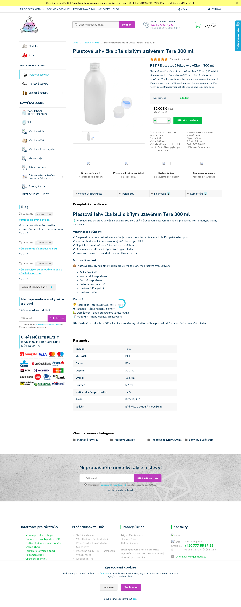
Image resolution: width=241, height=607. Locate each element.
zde (134, 598)
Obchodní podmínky (36, 558)
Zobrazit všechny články (34, 287)
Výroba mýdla (36, 131)
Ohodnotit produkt (179, 59)
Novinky (33, 46)
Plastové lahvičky (39, 74)
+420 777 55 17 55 (162, 25)
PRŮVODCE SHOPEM (30, 9)
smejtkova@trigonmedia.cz (191, 556)
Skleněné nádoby (38, 92)
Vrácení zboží (32, 547)
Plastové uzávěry (38, 83)
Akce (31, 55)
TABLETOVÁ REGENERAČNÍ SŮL (38, 113)
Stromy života (37, 186)
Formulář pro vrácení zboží (40, 551)
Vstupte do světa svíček (34, 220)
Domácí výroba (44, 214)
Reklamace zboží (34, 555)
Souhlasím (131, 587)
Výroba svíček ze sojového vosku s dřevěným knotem (40, 271)
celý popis (209, 87)
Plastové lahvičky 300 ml (166, 439)
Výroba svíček (36, 140)
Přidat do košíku (187, 120)
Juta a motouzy (37, 167)
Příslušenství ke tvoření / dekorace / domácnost (42, 177)
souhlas (105, 573)
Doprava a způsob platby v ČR (42, 539)
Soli (29, 122)
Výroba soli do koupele (42, 149)
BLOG (116, 9)
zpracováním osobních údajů (47, 324)
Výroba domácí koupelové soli (38, 248)
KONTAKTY (104, 9)
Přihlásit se (57, 318)
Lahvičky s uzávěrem (201, 439)
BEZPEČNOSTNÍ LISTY (35, 194)
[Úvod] (44, 24)
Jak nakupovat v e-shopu (39, 535)
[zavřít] (237, 3)
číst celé (23, 233)
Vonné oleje (35, 158)
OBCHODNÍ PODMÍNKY (58, 9)
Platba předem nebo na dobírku (43, 543)
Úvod (75, 42)
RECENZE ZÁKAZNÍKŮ (84, 9)
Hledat (126, 25)
